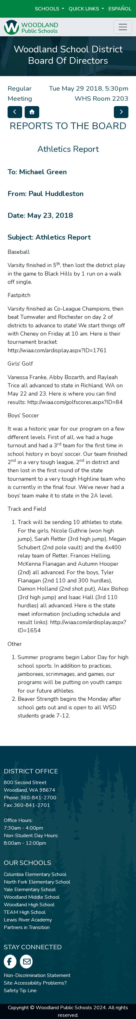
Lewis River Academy (28, 919)
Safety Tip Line (20, 990)
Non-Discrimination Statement (37, 975)
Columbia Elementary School (35, 874)
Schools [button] (47, 8)
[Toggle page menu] (123, 27)
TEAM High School (25, 912)
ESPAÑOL (119, 8)
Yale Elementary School (30, 889)
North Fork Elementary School (37, 882)
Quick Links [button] (84, 8)
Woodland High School (29, 904)
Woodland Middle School (31, 897)
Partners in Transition (27, 927)
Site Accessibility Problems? (35, 983)
